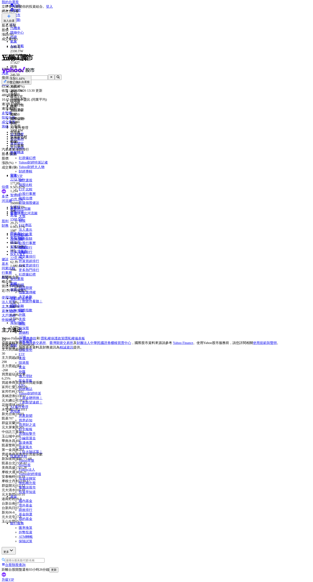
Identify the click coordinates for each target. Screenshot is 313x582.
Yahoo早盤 (26, 460)
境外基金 (25, 505)
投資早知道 (27, 492)
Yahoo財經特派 (30, 393)
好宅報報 (25, 429)
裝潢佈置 (25, 442)
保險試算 (25, 541)
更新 (54, 569)
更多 (6, 551)
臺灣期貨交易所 (61, 343)
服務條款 (29, 338)
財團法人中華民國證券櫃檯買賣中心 (104, 343)
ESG (22, 385)
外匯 (22, 371)
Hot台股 (25, 465)
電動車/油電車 (21, 298)
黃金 (22, 367)
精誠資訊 (66, 347)
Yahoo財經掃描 (30, 474)
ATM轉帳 (26, 536)
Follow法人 (27, 469)
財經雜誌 (25, 389)
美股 (22, 358)
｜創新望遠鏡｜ (31, 402)
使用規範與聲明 (265, 343)
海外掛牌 (17, 323)
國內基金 (25, 501)
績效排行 (25, 510)
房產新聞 (25, 416)
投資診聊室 (27, 478)
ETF (22, 354)
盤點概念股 (27, 483)
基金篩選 (25, 514)
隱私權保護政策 (53, 338)
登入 (49, 6)
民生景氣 (25, 380)
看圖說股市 (27, 487)
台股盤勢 (25, 350)
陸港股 (24, 362)
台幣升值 (17, 310)
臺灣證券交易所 (34, 343)
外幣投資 (25, 532)
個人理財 (25, 376)
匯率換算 (25, 528)
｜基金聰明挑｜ (31, 398)
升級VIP (8, 579)
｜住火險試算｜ (31, 451)
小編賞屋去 (27, 438)
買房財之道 (27, 425)
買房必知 (25, 420)
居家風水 (25, 447)
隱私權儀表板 (75, 338)
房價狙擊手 (27, 433)
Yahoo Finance (183, 343)
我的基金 (25, 519)
